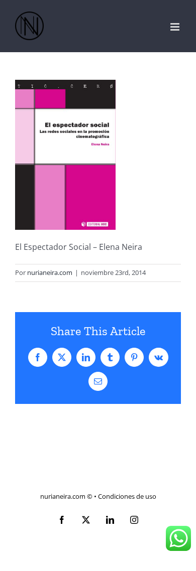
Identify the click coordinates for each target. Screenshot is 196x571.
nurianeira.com (49, 272)
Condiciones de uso (127, 496)
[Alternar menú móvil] (175, 27)
